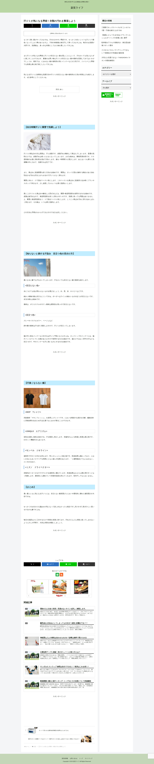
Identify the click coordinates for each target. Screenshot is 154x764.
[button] (86, 26)
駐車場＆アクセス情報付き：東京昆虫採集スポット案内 (116, 44)
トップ (81, 758)
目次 (57, 89)
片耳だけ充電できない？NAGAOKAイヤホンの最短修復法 (116, 59)
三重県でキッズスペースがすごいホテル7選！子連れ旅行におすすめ (116, 29)
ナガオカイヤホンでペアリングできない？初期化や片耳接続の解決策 (115, 51)
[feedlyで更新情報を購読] (57, 574)
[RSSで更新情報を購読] (61, 574)
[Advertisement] (59, 110)
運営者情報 (65, 758)
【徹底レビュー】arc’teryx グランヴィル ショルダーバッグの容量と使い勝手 (116, 36)
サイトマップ (88, 758)
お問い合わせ (73, 758)
